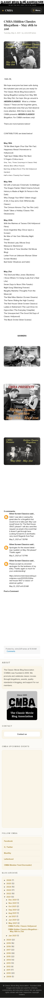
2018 (8, 946)
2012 (8, 966)
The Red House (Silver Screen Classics (20, 303)
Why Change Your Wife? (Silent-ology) (20, 198)
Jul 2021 (12, 916)
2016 (8, 953)
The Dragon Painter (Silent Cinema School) (22, 188)
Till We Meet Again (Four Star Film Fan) (20, 146)
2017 (8, 950)
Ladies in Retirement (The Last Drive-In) (21, 307)
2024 (9, 887)
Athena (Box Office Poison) (14, 166)
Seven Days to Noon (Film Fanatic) (18, 284)
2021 (8, 897)
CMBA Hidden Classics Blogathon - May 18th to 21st (23, 930)
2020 (9, 940)
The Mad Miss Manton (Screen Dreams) (21, 297)
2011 (8, 970)
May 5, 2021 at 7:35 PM (18, 539)
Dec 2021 (13, 900)
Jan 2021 (13, 936)
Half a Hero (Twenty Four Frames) (17, 175)
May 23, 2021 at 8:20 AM (19, 586)
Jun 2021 (13, 920)
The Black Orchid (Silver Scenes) (18, 320)
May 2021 (13, 923)
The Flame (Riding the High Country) (19, 300)
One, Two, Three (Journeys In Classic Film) (20, 162)
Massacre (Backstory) (13, 246)
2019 (8, 943)
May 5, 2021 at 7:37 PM (18, 556)
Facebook (8, 841)
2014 (8, 960)
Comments (11, 651)
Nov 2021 (13, 903)
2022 (8, 893)
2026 (9, 880)
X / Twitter (8, 847)
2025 (8, 883)
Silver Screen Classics (19, 514)
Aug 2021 (13, 913)
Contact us (22, 734)
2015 (8, 956)
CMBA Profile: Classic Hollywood (22, 926)
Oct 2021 (13, 906)
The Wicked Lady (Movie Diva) (17, 243)
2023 (8, 890)
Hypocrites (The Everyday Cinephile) (19, 310)
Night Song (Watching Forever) (17, 287)
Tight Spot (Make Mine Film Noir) (18, 156)
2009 (9, 976)
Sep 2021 (13, 910)
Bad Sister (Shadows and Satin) (17, 262)
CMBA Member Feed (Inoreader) (18, 865)
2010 (8, 973)
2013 (8, 963)
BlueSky (7, 853)
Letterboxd (8, 859)
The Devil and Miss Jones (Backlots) (19, 275)
